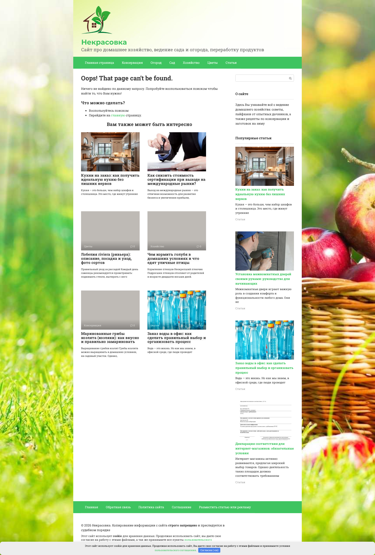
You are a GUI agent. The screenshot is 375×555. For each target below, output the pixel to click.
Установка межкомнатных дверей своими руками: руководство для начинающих (263, 278)
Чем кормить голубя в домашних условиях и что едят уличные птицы (173, 258)
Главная (91, 507)
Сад (172, 62)
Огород (156, 62)
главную (118, 115)
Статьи (231, 62)
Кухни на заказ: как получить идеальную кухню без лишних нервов (110, 179)
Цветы (212, 62)
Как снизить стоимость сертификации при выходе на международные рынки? (176, 179)
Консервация (132, 62)
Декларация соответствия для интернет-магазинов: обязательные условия (264, 448)
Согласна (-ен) (209, 550)
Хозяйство (191, 62)
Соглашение (181, 507)
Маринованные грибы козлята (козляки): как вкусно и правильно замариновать (110, 337)
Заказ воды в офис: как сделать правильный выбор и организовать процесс (176, 337)
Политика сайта (151, 507)
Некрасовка (104, 42)
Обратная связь (118, 507)
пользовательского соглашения (175, 550)
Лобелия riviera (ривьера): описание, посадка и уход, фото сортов (106, 258)
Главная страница (99, 62)
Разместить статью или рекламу (225, 507)
